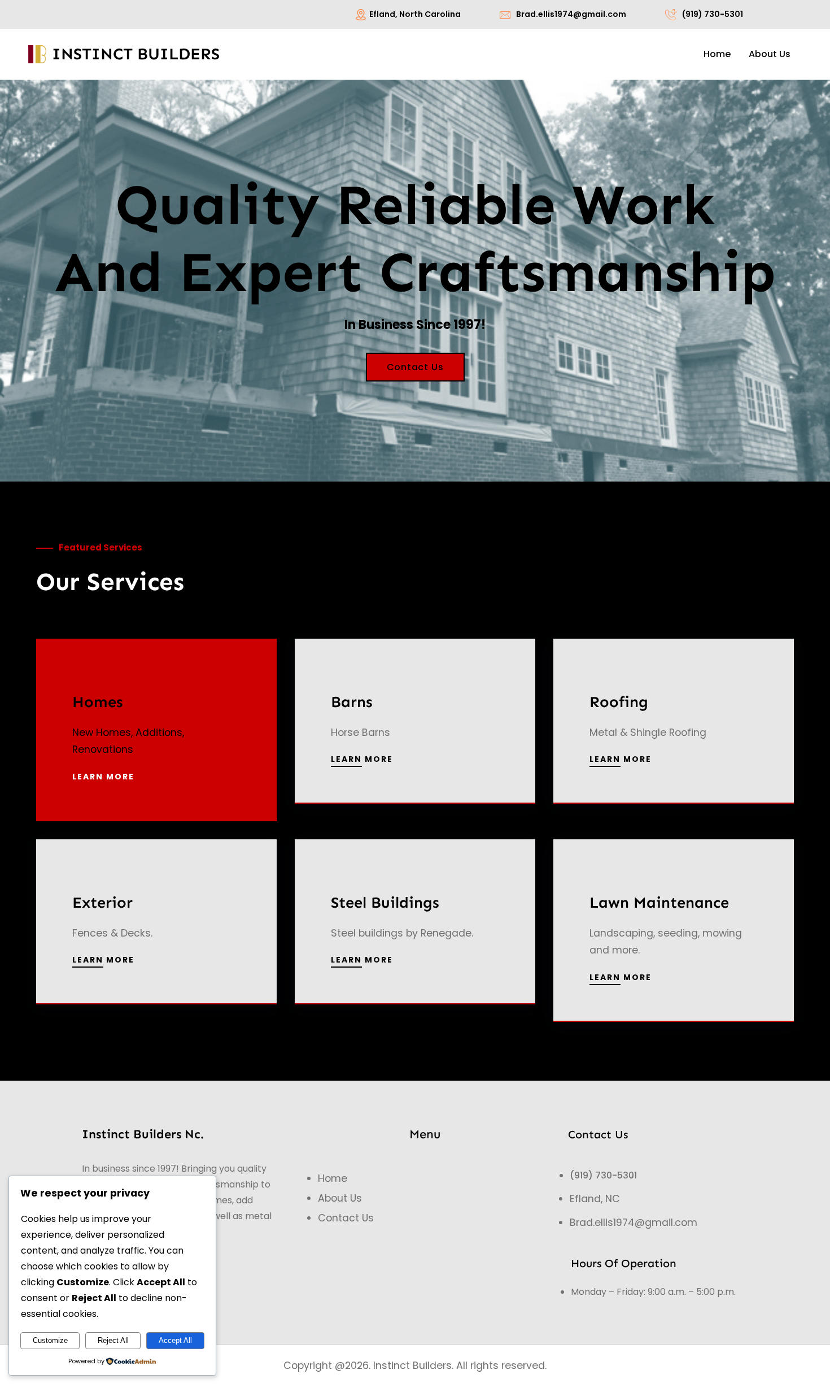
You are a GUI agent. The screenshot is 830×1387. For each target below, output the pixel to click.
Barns (352, 701)
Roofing (618, 701)
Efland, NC (595, 1199)
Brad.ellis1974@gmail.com (571, 14)
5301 (627, 1175)
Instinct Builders (136, 54)
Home (332, 1178)
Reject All (113, 1340)
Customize (50, 1340)
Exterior (102, 902)
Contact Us (415, 367)
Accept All (175, 1340)
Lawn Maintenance (659, 902)
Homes (97, 701)
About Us (340, 1198)
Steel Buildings (385, 902)
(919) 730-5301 (712, 14)
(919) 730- (593, 1175)
